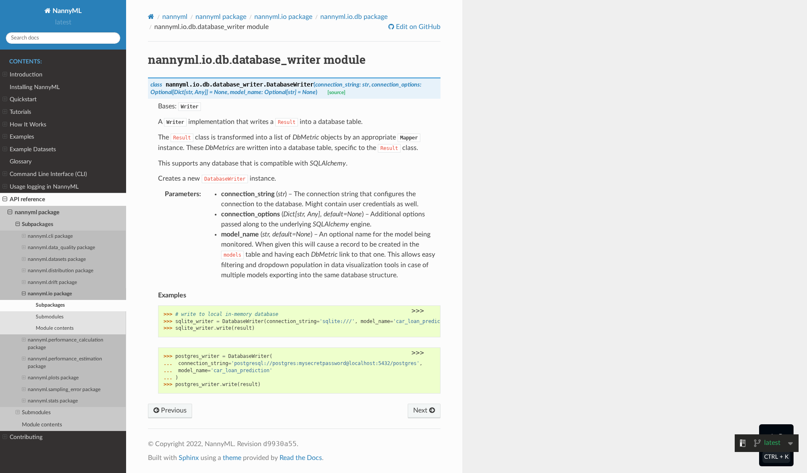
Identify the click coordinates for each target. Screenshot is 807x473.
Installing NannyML (35, 87)
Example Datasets (33, 149)
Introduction (26, 74)
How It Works (28, 124)
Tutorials (20, 112)
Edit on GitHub (417, 27)
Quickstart (23, 99)
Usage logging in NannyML (44, 187)
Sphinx (189, 458)
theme (232, 458)
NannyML (66, 11)
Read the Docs (301, 458)
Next (421, 410)
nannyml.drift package (52, 282)
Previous (173, 410)
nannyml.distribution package (60, 270)
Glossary (21, 161)
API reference (27, 199)
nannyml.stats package (53, 401)
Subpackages (37, 224)
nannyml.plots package (53, 378)
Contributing (26, 437)
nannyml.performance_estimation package (65, 363)
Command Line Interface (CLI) (48, 174)
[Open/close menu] (5, 75)
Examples (22, 137)
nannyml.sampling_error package (64, 389)
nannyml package (37, 212)
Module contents (55, 328)
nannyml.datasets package (57, 259)
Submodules (49, 317)
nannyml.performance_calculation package (65, 344)
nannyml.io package (50, 294)
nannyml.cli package (50, 236)
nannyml (174, 16)
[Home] (151, 16)
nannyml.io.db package (354, 16)
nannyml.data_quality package (61, 247)
